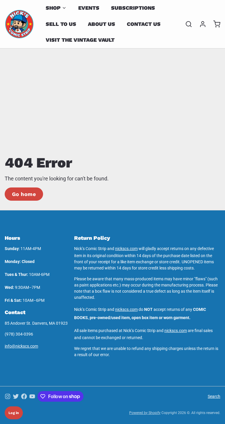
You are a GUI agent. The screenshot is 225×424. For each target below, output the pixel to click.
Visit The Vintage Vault (80, 40)
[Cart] (214, 24)
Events (88, 8)
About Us (101, 24)
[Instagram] (8, 396)
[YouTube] (32, 396)
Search (214, 396)
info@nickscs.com (21, 346)
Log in (13, 413)
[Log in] (200, 24)
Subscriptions (133, 8)
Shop (53, 8)
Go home (24, 194)
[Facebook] (24, 396)
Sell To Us (61, 24)
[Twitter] (16, 396)
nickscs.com (126, 248)
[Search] (186, 24)
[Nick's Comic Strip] (19, 24)
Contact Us (144, 24)
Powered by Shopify (145, 413)
